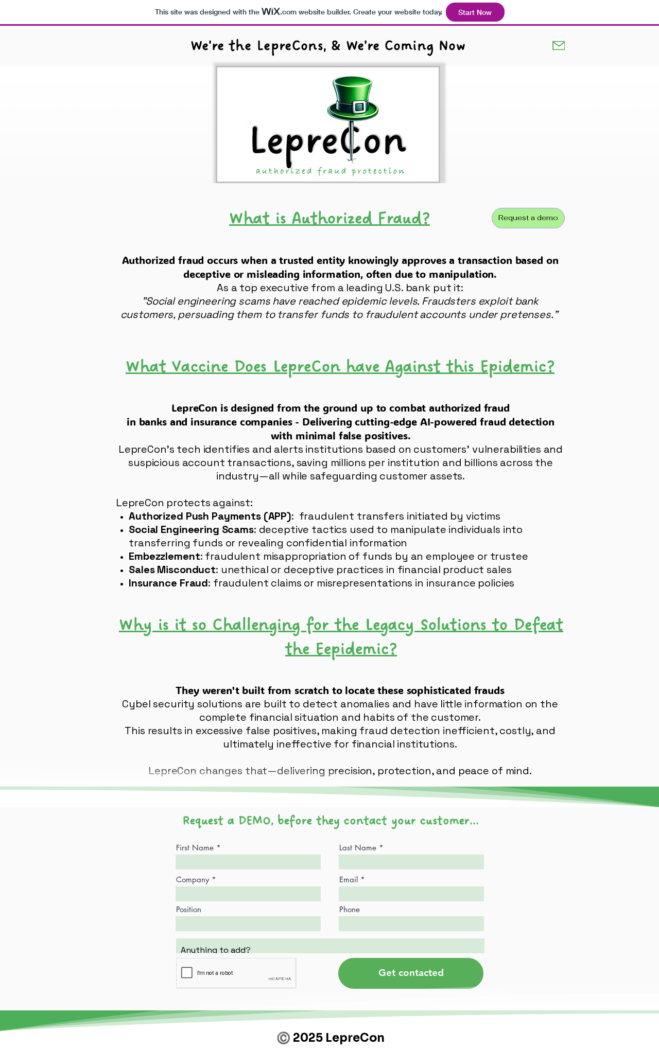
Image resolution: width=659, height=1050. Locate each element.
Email (348, 879)
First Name (195, 847)
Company (192, 879)
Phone (349, 909)
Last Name (357, 847)
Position (188, 909)
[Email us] (558, 45)
